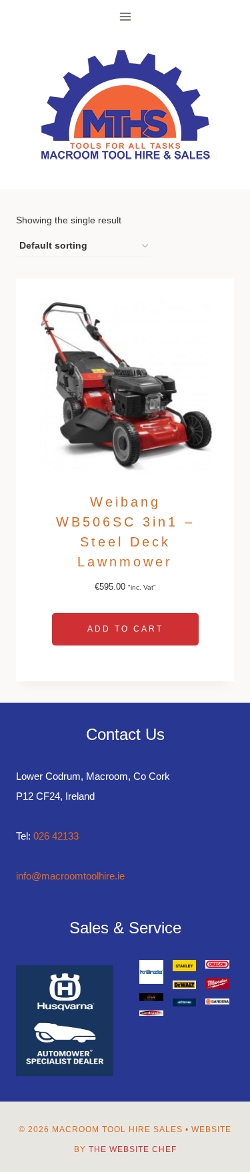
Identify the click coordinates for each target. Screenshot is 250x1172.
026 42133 (56, 836)
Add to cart (125, 629)
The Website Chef (133, 1149)
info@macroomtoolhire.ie (70, 875)
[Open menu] (125, 16)
